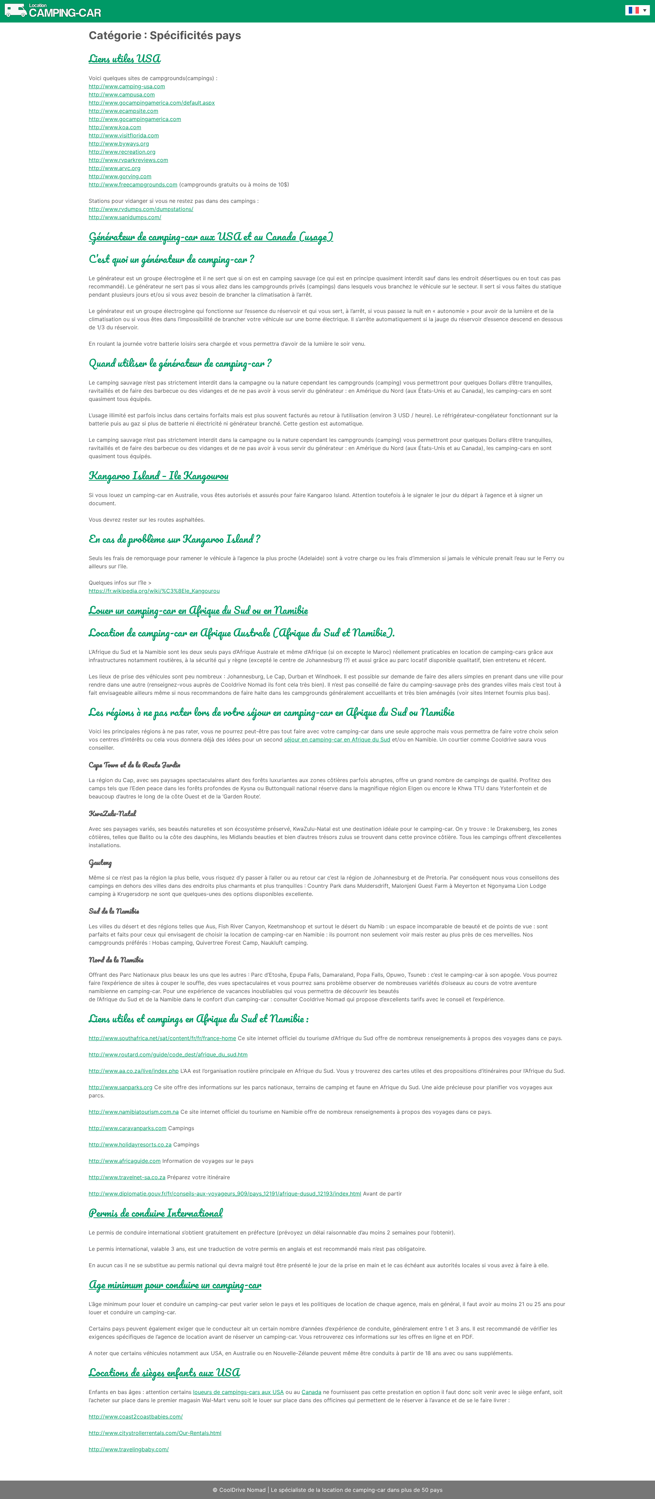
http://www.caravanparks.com (127, 1128)
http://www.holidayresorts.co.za (130, 1144)
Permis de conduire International (155, 1212)
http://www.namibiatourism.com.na (134, 1111)
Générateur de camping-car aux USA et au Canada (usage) (211, 236)
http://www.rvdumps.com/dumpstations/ (141, 209)
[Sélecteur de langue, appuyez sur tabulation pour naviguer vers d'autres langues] (637, 10)
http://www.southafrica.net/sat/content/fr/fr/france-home (162, 1038)
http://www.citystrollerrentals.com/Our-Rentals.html (155, 1432)
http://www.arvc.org (115, 168)
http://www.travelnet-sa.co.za (127, 1177)
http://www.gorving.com (120, 176)
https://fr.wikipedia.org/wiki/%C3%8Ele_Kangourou (154, 590)
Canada (311, 1392)
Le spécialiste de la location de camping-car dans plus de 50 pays (356, 1489)
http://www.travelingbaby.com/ (129, 1449)
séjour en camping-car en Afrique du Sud (337, 739)
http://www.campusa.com (122, 94)
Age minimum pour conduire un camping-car (175, 1284)
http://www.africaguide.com (125, 1160)
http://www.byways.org (119, 143)
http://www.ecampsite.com (123, 110)
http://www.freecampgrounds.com (133, 184)
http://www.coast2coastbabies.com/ (136, 1416)
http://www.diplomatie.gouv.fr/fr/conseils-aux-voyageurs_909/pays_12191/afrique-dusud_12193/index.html (225, 1193)
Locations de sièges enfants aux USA (164, 1372)
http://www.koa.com (115, 127)
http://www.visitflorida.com (124, 135)
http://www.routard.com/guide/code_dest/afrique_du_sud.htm (168, 1054)
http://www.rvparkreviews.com (128, 159)
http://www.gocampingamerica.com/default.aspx (152, 102)
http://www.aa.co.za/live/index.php (134, 1070)
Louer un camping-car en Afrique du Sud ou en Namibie (198, 610)
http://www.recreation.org (122, 151)
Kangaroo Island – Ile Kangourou (159, 475)
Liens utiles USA (124, 58)
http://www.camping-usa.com (127, 86)
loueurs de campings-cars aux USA (238, 1392)
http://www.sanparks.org (120, 1087)
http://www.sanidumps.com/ (125, 217)
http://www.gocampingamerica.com (135, 119)
